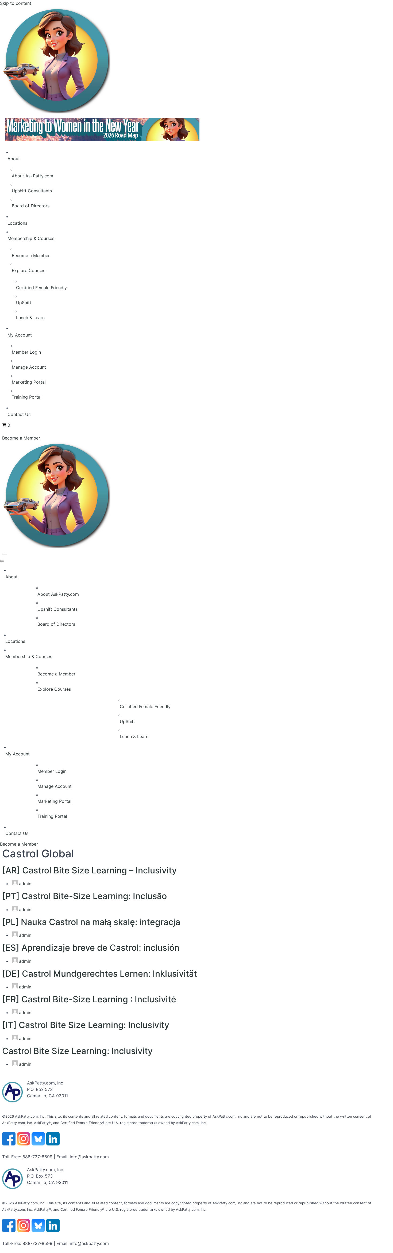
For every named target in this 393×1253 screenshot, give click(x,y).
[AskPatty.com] (162, 111)
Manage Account (29, 367)
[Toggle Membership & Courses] (390, 656)
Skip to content (15, 3)
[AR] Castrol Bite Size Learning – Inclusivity (89, 870)
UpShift (23, 302)
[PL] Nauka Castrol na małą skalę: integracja (91, 922)
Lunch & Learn (30, 317)
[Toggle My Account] (390, 753)
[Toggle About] (390, 576)
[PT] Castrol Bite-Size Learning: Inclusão (84, 896)
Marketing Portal (29, 382)
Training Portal (26, 397)
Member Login (26, 352)
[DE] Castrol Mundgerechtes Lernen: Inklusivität (99, 973)
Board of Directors (30, 205)
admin (25, 883)
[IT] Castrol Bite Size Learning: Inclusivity (85, 1025)
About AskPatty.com (32, 175)
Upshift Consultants (32, 190)
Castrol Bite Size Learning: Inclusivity (77, 1051)
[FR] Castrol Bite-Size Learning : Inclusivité (89, 999)
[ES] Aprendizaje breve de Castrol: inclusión (90, 947)
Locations (17, 223)
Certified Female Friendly (41, 287)
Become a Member (31, 255)
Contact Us (18, 414)
